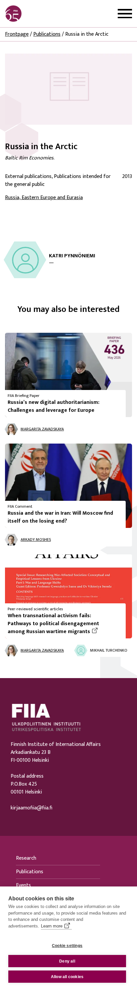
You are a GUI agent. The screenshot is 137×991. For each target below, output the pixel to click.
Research (26, 858)
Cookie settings (67, 945)
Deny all (67, 961)
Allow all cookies (67, 976)
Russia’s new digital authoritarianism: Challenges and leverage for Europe (53, 406)
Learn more (52, 926)
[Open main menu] (125, 13)
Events (23, 885)
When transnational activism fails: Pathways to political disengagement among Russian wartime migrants (64, 624)
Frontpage (17, 34)
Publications (47, 34)
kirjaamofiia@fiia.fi (31, 808)
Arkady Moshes (36, 539)
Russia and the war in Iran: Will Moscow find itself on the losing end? (60, 517)
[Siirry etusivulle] (37, 13)
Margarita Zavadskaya (42, 429)
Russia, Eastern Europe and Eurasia (44, 197)
